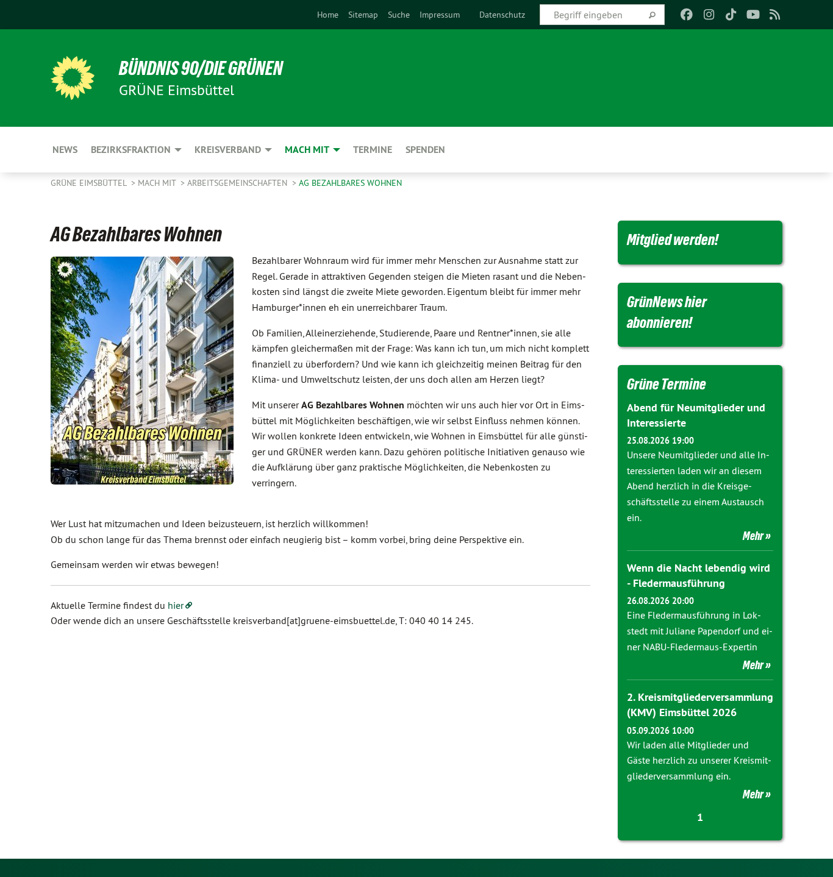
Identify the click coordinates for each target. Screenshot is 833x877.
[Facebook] (687, 14)
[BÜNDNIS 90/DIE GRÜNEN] (73, 78)
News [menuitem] (64, 149)
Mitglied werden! (672, 239)
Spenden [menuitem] (425, 149)
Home (327, 14)
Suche (399, 14)
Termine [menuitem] (372, 149)
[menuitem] (327, 14)
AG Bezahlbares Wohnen (350, 182)
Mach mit (158, 182)
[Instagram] (709, 14)
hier (176, 605)
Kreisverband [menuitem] (228, 149)
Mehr (753, 535)
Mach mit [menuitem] (307, 149)
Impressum (440, 14)
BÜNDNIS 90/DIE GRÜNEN (201, 68)
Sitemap (363, 14)
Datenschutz (502, 14)
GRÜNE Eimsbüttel (90, 182)
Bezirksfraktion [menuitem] (131, 149)
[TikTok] (730, 14)
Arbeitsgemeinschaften (238, 182)
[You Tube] (752, 14)
